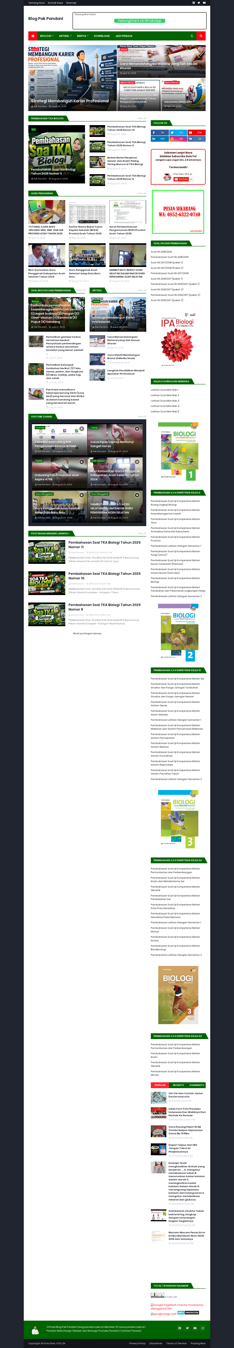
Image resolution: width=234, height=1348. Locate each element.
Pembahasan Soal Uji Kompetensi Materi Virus (175, 520)
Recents (178, 1085)
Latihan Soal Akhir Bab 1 (164, 390)
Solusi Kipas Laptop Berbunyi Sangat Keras (112, 444)
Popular (160, 1085)
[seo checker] (164, 1314)
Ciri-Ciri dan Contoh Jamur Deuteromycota (186, 1095)
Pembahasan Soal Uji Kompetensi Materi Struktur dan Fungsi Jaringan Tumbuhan (175, 685)
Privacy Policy (137, 1343)
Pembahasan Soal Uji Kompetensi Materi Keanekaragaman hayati (175, 511)
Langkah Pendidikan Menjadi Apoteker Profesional (125, 372)
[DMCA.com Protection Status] (188, 1314)
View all (142, 118)
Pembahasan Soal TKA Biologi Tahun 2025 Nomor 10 (126, 128)
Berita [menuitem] (81, 36)
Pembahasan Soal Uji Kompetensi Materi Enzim (175, 1055)
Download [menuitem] (102, 36)
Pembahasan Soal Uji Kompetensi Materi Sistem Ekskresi (175, 745)
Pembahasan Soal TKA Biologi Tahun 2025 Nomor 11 (53, 172)
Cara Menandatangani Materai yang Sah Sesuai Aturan (158, 66)
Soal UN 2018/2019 (161, 251)
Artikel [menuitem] (64, 36)
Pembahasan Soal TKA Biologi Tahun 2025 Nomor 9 (126, 144)
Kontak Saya (55, 2)
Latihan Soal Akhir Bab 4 (165, 406)
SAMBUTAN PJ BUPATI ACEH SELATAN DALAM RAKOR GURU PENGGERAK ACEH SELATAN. (127, 273)
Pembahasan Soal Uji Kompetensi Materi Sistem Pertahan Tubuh (175, 772)
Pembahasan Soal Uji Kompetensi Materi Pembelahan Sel (175, 897)
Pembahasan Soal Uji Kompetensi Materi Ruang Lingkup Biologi (175, 502)
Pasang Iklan (198, 1343)
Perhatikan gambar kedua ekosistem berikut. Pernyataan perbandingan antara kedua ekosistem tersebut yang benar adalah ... (64, 345)
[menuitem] (32, 35)
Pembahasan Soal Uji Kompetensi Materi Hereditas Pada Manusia (175, 915)
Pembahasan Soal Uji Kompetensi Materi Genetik (175, 888)
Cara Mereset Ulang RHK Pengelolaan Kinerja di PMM (55, 444)
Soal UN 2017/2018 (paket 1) (167, 262)
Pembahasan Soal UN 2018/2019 (170, 257)
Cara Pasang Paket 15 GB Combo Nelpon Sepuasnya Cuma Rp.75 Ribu (186, 1130)
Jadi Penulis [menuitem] (123, 36)
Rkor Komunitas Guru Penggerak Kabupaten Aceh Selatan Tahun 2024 (46, 273)
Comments (196, 1085)
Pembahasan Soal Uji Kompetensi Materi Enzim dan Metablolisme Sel (175, 879)
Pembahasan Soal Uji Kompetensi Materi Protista (175, 538)
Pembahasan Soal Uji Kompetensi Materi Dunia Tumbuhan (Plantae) (175, 562)
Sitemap (71, 2)
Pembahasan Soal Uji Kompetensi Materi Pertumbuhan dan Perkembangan (175, 870)
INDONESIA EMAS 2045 (178, 102)
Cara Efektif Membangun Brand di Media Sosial (123, 356)
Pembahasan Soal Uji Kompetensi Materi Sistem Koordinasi (175, 754)
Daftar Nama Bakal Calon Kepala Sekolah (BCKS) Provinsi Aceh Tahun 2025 (85, 230)
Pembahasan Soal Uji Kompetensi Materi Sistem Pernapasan (175, 736)
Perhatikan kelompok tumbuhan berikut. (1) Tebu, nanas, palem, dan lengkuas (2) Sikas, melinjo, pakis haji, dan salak (64, 371)
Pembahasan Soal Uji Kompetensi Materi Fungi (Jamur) (175, 553)
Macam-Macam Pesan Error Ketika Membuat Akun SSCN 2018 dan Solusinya (187, 1236)
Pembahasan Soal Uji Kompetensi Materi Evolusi (175, 938)
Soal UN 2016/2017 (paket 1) (167, 278)
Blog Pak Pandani (45, 18)
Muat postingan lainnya (87, 633)
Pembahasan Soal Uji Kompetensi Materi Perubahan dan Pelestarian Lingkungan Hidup (178, 589)
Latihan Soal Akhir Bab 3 (165, 400)
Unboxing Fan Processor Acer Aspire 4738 (57, 477)
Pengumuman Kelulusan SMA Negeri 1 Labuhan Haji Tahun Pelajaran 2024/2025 (139, 99)
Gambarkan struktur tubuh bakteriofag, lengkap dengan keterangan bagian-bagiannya (186, 1216)
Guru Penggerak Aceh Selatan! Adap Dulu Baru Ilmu (84, 273)
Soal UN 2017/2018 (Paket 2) (167, 268)
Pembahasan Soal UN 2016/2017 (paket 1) (175, 284)
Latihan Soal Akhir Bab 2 (165, 395)
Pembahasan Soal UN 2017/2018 (170, 273)
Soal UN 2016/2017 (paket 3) (167, 300)
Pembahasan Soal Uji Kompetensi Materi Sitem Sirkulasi (175, 712)
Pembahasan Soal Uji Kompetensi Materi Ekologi (175, 580)
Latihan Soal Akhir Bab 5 (165, 411)
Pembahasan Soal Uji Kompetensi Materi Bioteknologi (175, 947)
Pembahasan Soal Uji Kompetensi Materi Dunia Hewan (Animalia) (175, 571)
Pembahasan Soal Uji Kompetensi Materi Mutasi (175, 929)
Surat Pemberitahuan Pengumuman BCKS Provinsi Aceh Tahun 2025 (127, 230)
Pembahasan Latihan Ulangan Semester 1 (176, 546)
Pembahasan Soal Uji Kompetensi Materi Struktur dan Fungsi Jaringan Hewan (175, 694)
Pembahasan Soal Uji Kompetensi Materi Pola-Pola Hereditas (175, 906)
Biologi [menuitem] (45, 36)
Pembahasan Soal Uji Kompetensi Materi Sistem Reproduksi (175, 763)
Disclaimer (156, 1343)
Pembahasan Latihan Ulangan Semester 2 (176, 596)
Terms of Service (176, 1343)
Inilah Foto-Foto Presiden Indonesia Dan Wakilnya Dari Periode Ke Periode (187, 1112)
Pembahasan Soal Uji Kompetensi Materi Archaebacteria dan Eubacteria (175, 529)
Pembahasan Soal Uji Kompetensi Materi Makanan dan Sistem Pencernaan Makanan (177, 727)
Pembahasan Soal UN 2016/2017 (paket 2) (175, 295)
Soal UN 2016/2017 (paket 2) (167, 289)
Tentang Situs (36, 2)
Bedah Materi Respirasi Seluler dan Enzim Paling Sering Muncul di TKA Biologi (125, 161)
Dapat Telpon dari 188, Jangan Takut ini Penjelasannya (183, 1148)
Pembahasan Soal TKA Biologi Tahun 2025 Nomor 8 (126, 177)
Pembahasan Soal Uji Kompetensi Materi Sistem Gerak (175, 703)
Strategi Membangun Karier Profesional (70, 101)
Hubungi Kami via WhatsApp (139, 21)
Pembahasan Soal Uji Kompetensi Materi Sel (177, 678)
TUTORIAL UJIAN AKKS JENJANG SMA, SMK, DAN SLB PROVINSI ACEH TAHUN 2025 (45, 230)
